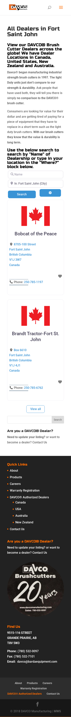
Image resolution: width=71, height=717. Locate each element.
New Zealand (24, 522)
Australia (21, 515)
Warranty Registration (25, 490)
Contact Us (39, 442)
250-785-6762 (33, 388)
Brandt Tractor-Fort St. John (35, 336)
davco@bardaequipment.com (37, 661)
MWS (57, 711)
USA (18, 509)
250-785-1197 (33, 282)
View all (35, 409)
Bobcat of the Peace (36, 233)
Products (16, 477)
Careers (15, 484)
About (14, 470)
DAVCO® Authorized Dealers (29, 497)
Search (26, 194)
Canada (20, 502)
